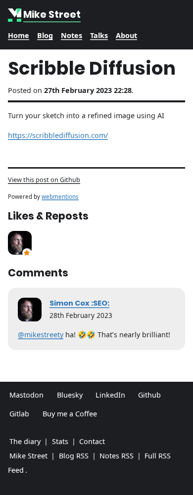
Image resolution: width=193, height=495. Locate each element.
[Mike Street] (15, 15)
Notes (71, 35)
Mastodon (26, 395)
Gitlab (19, 413)
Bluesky (70, 395)
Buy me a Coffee (70, 413)
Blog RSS (74, 455)
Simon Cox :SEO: (79, 303)
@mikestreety (40, 334)
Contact (92, 441)
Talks (99, 35)
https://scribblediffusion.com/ (58, 135)
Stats (60, 441)
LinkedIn (110, 395)
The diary (25, 441)
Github (149, 395)
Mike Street (28, 455)
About (126, 35)
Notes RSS (116, 455)
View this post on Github (44, 179)
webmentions (60, 196)
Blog (45, 35)
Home (18, 35)
